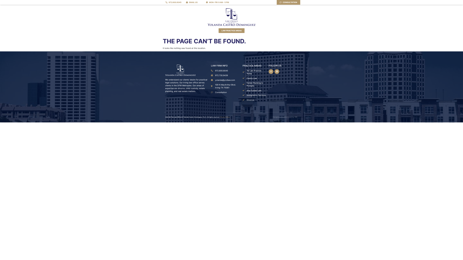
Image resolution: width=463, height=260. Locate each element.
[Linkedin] (277, 71)
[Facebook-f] (271, 71)
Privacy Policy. (225, 117)
